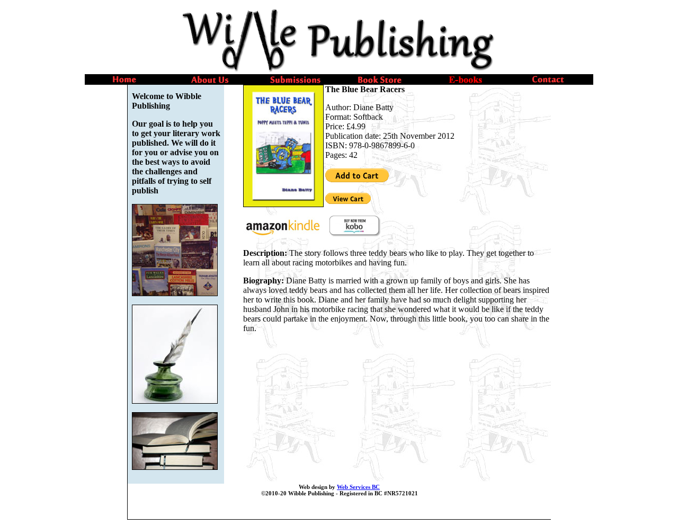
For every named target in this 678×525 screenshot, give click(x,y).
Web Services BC (358, 487)
